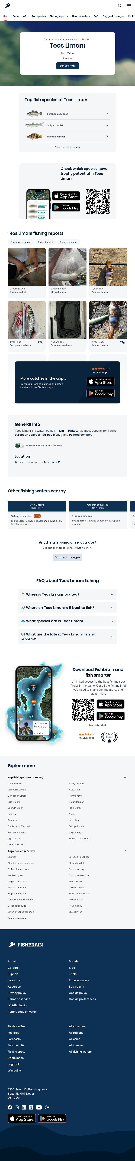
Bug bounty (76, 986)
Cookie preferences (82, 999)
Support (13, 974)
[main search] (119, 5)
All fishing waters (80, 1051)
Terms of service (19, 999)
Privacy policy (17, 993)
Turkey (70, 53)
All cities (74, 1039)
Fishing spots (16, 1051)
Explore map (68, 65)
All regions (76, 1032)
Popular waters (79, 980)
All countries (77, 1026)
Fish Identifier (17, 1045)
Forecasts (14, 1039)
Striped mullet (45, 242)
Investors (14, 980)
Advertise (14, 986)
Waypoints (15, 1070)
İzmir (63, 53)
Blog (72, 967)
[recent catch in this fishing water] (27, 273)
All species (76, 1045)
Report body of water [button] (22, 1011)
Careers (13, 967)
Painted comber (69, 242)
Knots (72, 974)
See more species (67, 147)
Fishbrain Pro (16, 1026)
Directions (50, 462)
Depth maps (16, 1058)
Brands (73, 961)
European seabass (21, 242)
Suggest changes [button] (67, 557)
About (12, 961)
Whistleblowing (18, 1005)
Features (13, 1032)
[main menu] (129, 6)
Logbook (14, 1064)
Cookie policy (78, 993)
